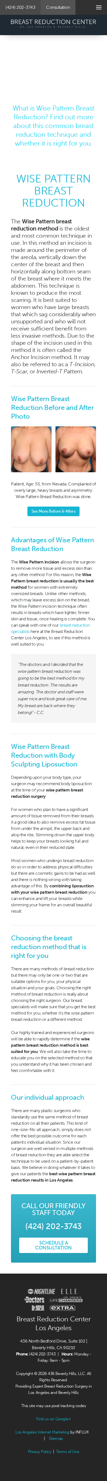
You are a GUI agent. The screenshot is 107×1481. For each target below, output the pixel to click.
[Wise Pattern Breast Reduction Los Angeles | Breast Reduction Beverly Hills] (53, 26)
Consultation (58, 7)
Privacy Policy (39, 1451)
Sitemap (56, 1438)
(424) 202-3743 (20, 7)
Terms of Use (67, 1451)
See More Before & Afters (53, 511)
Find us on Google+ (53, 1418)
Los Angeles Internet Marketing (42, 1432)
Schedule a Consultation (53, 1245)
